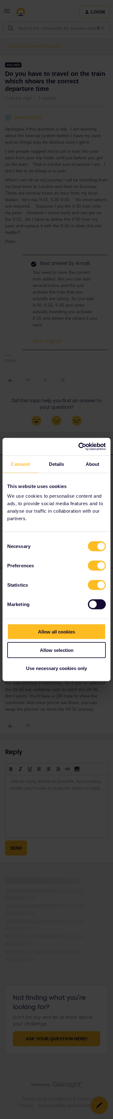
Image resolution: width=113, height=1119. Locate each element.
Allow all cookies (56, 631)
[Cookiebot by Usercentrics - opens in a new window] (80, 447)
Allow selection (56, 650)
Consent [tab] (20, 463)
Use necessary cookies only (56, 668)
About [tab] (93, 463)
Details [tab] (56, 463)
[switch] (97, 566)
